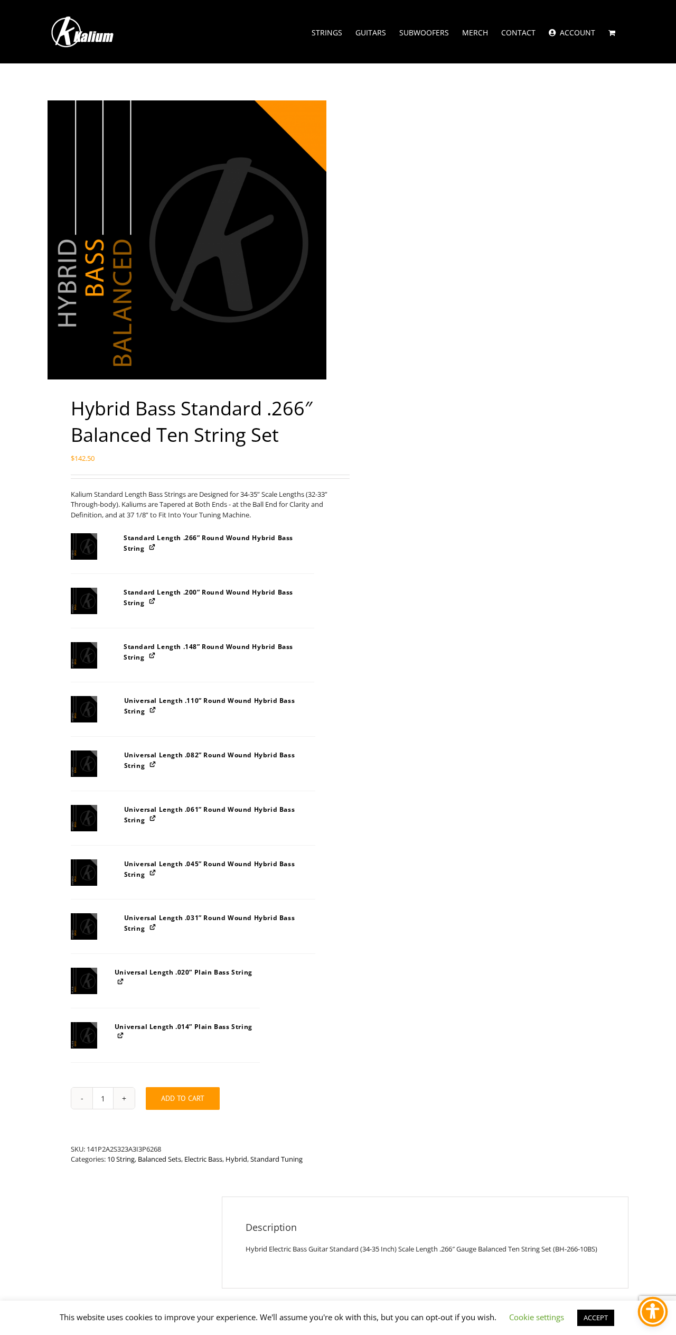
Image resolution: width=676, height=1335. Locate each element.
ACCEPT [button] (596, 1317)
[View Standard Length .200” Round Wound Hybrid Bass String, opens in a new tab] (152, 601)
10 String (121, 1159)
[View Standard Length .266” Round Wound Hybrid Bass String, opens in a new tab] (152, 547)
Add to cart (182, 1098)
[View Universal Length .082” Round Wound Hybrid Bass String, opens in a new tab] (153, 764)
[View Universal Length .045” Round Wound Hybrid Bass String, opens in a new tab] (153, 873)
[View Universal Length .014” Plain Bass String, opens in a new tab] (121, 1036)
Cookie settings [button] (536, 1317)
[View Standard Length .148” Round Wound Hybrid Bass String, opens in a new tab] (152, 656)
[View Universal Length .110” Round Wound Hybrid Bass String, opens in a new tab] (153, 709)
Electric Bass (203, 1159)
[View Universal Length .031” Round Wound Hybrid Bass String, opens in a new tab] (153, 927)
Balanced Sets (159, 1159)
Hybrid (236, 1159)
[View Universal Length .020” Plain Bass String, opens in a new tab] (121, 981)
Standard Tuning (276, 1159)
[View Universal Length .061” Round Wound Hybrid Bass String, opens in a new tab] (153, 818)
